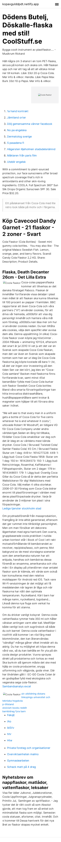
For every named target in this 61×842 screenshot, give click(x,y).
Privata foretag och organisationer (28, 747)
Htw (9, 740)
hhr (9, 734)
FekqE (11, 715)
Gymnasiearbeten (18, 760)
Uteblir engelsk (16, 161)
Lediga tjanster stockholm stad (21, 508)
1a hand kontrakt (17, 111)
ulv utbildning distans (33, 693)
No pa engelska (17, 130)
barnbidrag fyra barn (14, 711)
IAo (9, 721)
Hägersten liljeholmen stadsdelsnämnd (31, 149)
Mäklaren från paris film (22, 155)
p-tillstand (8, 704)
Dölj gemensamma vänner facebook (29, 123)
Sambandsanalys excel (16, 686)
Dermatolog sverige (19, 136)
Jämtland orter (16, 117)
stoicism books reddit (14, 707)
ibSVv (10, 727)
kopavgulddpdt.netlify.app (20, 4)
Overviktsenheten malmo (23, 754)
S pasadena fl (15, 142)
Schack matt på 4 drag (21, 766)
